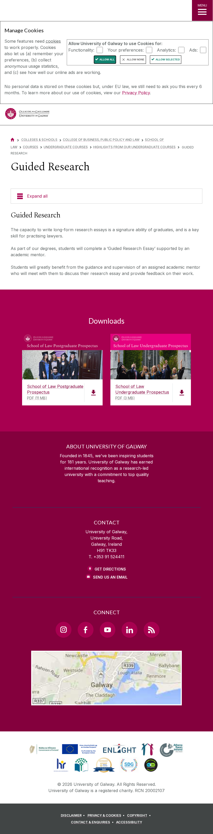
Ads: (193, 49)
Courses (30, 147)
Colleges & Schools (39, 140)
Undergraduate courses (66, 147)
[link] (62, 749)
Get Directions (110, 569)
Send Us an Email (110, 577)
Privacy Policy (136, 92)
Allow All (107, 59)
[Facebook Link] (85, 629)
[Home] (12, 140)
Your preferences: (126, 49)
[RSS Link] (151, 629)
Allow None (135, 59)
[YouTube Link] (107, 629)
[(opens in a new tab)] (64, 754)
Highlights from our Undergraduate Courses (134, 147)
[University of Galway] (27, 115)
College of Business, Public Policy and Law (101, 140)
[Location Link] (106, 701)
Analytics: (166, 49)
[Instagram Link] (63, 629)
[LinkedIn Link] (129, 629)
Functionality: (81, 49)
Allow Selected (168, 59)
